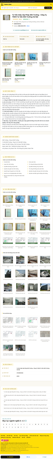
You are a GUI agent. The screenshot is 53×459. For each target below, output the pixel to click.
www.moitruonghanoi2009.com (39, 30)
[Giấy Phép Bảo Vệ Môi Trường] (20, 73)
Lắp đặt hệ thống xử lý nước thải (36, 166)
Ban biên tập (9, 435)
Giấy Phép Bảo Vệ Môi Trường (19, 79)
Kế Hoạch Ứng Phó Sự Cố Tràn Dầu (44, 63)
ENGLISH (28, 437)
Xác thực (16, 435)
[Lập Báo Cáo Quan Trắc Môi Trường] (32, 57)
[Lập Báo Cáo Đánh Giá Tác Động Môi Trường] (20, 57)
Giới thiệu (3, 435)
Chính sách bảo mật (33, 435)
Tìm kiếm (49, 7)
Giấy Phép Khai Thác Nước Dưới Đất (6, 79)
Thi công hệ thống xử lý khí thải (36, 164)
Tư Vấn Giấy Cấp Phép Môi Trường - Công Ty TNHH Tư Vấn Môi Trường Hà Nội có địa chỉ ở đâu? (25, 391)
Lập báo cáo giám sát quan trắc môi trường (38, 171)
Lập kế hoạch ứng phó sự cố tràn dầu (12, 171)
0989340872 (17, 24)
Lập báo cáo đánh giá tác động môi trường (38, 173)
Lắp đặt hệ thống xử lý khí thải (10, 166)
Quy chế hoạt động (23, 435)
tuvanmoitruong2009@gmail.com (22, 30)
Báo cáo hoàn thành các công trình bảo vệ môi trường (14, 176)
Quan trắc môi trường (9, 164)
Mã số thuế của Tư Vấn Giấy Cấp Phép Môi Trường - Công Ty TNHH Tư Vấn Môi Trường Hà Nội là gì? (26, 408)
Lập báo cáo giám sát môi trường (11, 168)
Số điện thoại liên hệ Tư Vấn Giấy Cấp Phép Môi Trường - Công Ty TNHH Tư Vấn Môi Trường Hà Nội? (25, 396)
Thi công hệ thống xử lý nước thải (36, 168)
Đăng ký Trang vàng (44, 435)
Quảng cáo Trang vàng (6, 437)
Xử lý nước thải (32, 162)
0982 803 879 (22, 26)
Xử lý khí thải (7, 162)
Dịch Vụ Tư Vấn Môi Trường (9, 49)
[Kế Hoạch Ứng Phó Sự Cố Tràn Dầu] (45, 57)
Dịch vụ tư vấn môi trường (9, 159)
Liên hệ (23, 437)
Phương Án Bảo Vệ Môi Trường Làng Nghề (7, 63)
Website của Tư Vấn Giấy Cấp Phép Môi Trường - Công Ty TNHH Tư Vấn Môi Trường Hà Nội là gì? (25, 404)
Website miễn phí (16, 437)
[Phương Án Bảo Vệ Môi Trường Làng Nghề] (8, 57)
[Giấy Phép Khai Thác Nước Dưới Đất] (8, 73)
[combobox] (15, 7)
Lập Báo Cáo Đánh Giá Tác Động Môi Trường (20, 63)
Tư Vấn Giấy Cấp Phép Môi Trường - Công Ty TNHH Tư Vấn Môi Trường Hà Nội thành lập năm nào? (26, 411)
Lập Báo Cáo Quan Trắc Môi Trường (32, 63)
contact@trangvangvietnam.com (22, 450)
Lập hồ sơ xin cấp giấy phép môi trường (12, 173)
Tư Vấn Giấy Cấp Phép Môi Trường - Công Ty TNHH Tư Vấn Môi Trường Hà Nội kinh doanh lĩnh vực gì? (26, 400)
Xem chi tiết (4, 65)
